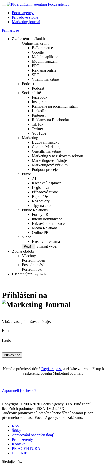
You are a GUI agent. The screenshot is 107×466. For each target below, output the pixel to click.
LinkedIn (39, 111)
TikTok (37, 124)
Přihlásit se (10, 30)
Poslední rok (32, 269)
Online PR (40, 232)
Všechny (29, 256)
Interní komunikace (47, 219)
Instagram (39, 102)
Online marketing (35, 43)
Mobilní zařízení (44, 61)
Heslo (6, 340)
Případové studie (25, 17)
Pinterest (38, 115)
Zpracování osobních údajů (33, 435)
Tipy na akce (42, 205)
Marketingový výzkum (50, 165)
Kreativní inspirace (46, 183)
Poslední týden (33, 260)
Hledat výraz (22, 274)
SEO (36, 75)
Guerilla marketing (46, 151)
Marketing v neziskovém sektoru (57, 156)
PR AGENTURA (26, 448)
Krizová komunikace (48, 223)
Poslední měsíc (33, 265)
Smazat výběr (46, 246)
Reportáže (40, 196)
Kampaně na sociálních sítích (55, 106)
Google (38, 52)
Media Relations (44, 228)
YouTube (39, 133)
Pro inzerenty (22, 439)
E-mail (7, 330)
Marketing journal (26, 22)
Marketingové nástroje (49, 160)
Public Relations (35, 210)
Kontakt (18, 444)
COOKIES (21, 453)
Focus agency (23, 13)
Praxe (26, 174)
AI (34, 178)
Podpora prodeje (45, 169)
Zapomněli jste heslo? (19, 390)
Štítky (16, 430)
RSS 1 (17, 426)
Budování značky (45, 142)
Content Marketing (46, 147)
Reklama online (44, 70)
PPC (35, 66)
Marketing (30, 138)
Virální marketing (45, 79)
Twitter (37, 129)
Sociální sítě (31, 93)
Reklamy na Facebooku (50, 120)
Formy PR (40, 214)
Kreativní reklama (46, 241)
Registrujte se (51, 369)
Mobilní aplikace (45, 57)
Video (26, 237)
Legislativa (40, 187)
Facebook (39, 97)
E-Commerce (42, 48)
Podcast (28, 84)
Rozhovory (41, 201)
